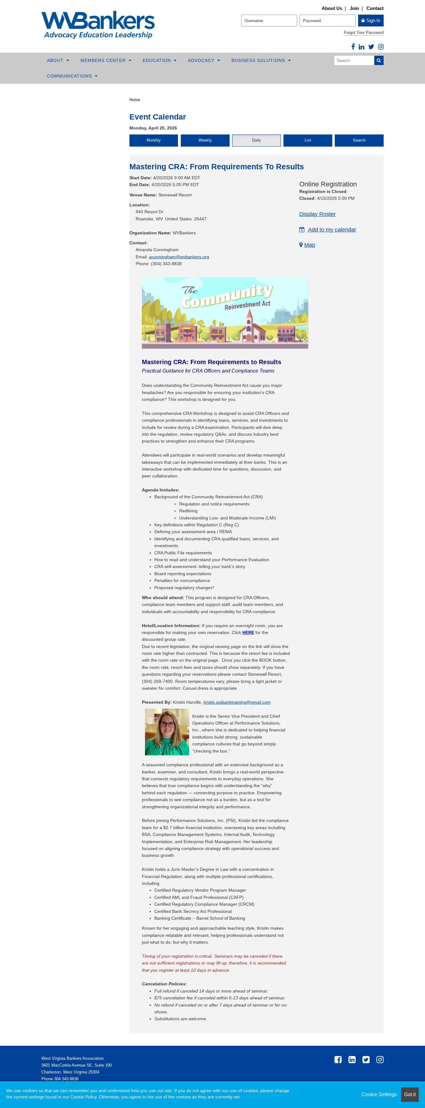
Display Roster (317, 214)
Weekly (205, 140)
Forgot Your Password (364, 32)
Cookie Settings (379, 1094)
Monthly (154, 140)
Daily (256, 140)
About (56, 60)
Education (157, 60)
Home (134, 99)
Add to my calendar (331, 230)
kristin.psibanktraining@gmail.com (237, 702)
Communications (70, 75)
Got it (410, 1094)
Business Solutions (259, 60)
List (308, 140)
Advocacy (202, 60)
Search (359, 140)
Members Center (104, 60)
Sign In (373, 20)
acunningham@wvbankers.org (179, 256)
